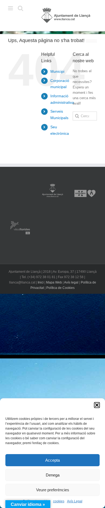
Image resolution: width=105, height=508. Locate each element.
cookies (58, 501)
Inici (41, 282)
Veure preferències (52, 490)
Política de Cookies (60, 288)
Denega (53, 475)
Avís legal (71, 282)
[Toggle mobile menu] (11, 8)
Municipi (57, 71)
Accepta (52, 460)
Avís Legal (74, 501)
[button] (97, 405)
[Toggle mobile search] (20, 8)
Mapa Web (54, 282)
